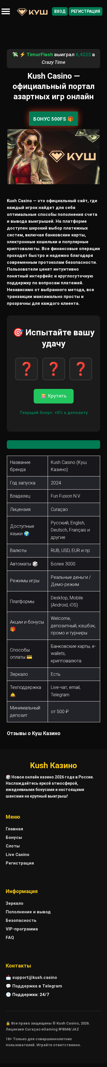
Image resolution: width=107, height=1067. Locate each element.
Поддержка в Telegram (37, 986)
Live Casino (17, 854)
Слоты (13, 846)
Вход (59, 11)
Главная (14, 828)
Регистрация (85, 11)
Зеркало (14, 903)
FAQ (10, 937)
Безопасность (21, 920)
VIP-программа (22, 929)
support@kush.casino (34, 977)
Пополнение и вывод (28, 911)
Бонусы (14, 837)
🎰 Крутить (53, 396)
